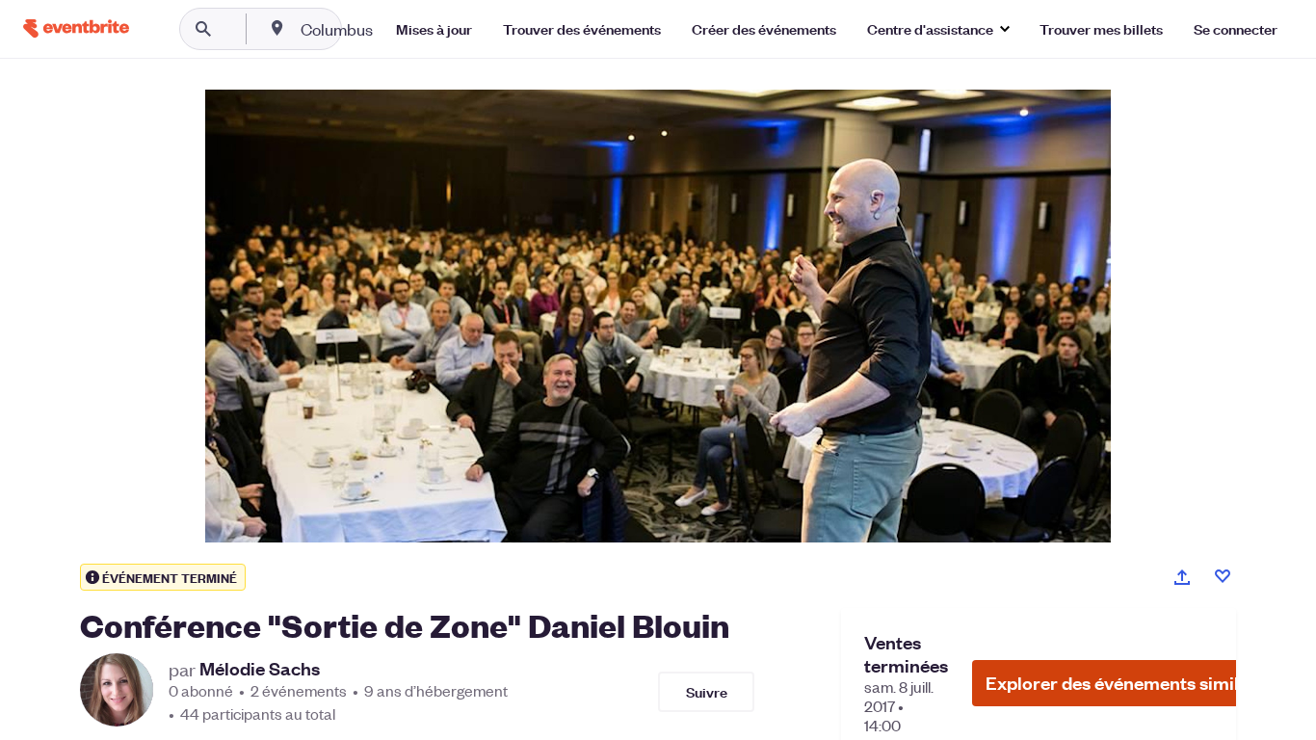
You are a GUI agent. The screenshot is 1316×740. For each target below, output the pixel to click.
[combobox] (398, 29)
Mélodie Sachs (259, 668)
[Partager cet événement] (1182, 577)
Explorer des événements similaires (1133, 683)
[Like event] (1222, 576)
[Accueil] (76, 28)
